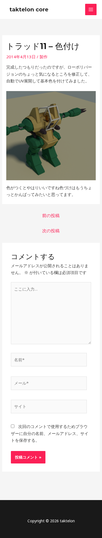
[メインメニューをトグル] (91, 9)
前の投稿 (51, 215)
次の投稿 (51, 231)
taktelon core (29, 9)
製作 (43, 56)
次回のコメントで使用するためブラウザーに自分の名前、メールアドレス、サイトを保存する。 (49, 433)
